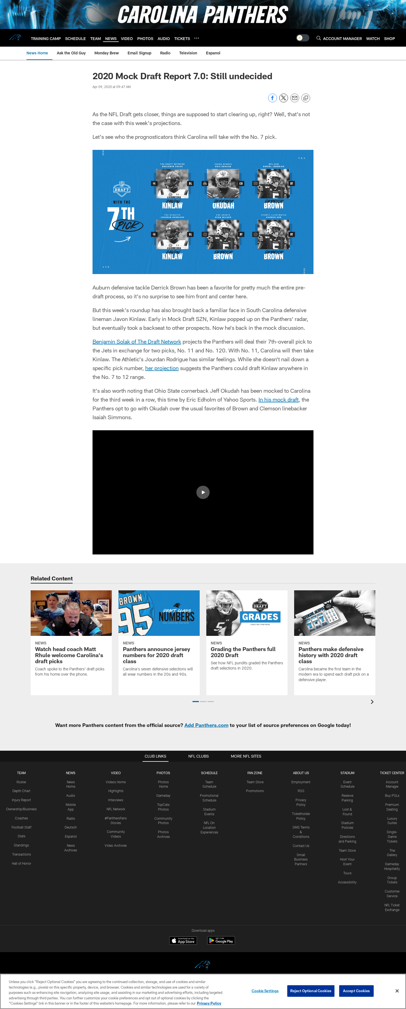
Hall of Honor (21, 863)
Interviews (115, 800)
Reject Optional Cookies (310, 991)
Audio (70, 795)
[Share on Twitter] (283, 101)
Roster (21, 782)
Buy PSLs (392, 795)
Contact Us (301, 846)
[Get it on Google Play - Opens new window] (221, 943)
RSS (301, 791)
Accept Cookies (356, 991)
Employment (300, 782)
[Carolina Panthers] (203, 966)
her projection (162, 368)
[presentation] (373, 702)
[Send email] (294, 101)
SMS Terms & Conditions (301, 831)
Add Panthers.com (206, 725)
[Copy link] (305, 98)
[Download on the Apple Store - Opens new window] (183, 941)
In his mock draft (279, 399)
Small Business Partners (301, 859)
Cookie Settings (265, 991)
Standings (21, 845)
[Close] (397, 991)
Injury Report (21, 800)
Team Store (255, 782)
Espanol (71, 836)
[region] (203, 991)
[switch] (302, 37)
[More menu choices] (196, 38)
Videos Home (116, 782)
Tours (347, 873)
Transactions (21, 854)
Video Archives (116, 845)
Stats (21, 836)
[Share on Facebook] (272, 101)
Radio (71, 818)
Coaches (21, 818)
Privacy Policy (209, 1003)
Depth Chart (21, 791)
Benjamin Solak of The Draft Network (137, 341)
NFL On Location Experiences (209, 827)
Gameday (163, 795)
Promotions (255, 791)
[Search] (319, 38)
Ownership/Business (21, 809)
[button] (203, 492)
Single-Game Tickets (392, 836)
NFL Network (116, 809)
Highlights (115, 791)
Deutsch (71, 827)
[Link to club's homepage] (15, 37)
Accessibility (347, 882)
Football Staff (21, 827)
